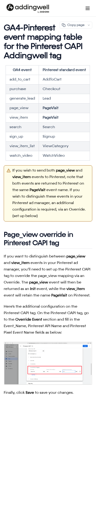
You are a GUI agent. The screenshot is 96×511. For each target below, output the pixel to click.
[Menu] (87, 8)
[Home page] (28, 8)
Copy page (76, 25)
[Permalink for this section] (63, 243)
